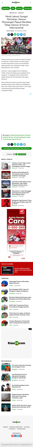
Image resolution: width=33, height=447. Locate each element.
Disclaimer (12, 429)
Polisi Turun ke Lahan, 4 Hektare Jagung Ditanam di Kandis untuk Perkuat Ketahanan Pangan (19, 314)
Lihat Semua (22, 154)
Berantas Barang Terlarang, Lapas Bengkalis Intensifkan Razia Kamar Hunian (20, 298)
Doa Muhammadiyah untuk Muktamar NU (20, 386)
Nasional (21, 13)
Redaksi (5, 427)
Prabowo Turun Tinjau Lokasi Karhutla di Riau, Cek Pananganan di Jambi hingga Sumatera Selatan (21, 164)
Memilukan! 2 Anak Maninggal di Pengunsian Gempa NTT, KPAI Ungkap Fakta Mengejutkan (21, 192)
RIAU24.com (13, 13)
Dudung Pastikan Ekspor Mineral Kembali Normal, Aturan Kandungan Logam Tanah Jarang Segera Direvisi (16, 137)
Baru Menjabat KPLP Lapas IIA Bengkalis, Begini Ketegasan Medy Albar (19, 290)
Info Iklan (27, 427)
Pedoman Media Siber (16, 427)
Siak (13, 8)
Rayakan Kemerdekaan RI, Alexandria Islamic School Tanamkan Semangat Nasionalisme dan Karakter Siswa (20, 174)
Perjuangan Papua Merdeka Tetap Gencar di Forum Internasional (16, 148)
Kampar (19, 8)
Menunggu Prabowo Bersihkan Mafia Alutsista (19, 282)
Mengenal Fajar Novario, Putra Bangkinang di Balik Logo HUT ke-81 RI (21, 202)
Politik (11, 285)
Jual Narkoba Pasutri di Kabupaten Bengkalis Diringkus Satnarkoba (19, 376)
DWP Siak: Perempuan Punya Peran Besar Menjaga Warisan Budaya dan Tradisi (19, 306)
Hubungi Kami (21, 429)
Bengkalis (5, 8)
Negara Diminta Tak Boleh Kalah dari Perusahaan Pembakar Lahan (20, 396)
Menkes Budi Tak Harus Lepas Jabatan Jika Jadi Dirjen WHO (21, 406)
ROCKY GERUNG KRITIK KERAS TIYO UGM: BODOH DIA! (23, 270)
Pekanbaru (27, 8)
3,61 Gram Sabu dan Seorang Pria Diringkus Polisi (21, 366)
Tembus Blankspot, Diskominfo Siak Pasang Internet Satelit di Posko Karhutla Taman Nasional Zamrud (19, 322)
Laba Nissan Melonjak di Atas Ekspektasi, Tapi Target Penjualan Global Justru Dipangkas (21, 183)
